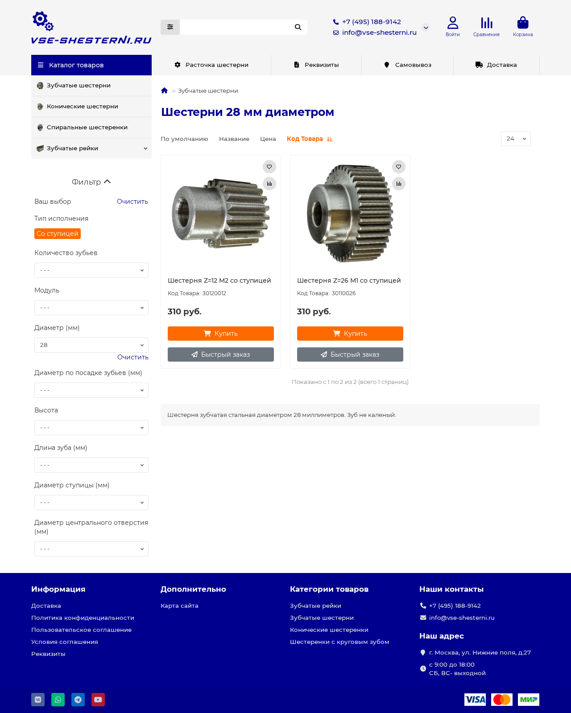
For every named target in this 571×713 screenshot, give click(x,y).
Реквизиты (322, 64)
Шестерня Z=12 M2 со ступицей (219, 280)
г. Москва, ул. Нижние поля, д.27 (480, 652)
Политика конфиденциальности (82, 617)
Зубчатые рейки (72, 148)
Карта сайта (180, 605)
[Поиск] (298, 27)
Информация (58, 589)
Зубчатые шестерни (79, 85)
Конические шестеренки (329, 629)
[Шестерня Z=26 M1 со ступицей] (350, 213)
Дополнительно (193, 589)
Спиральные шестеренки (87, 127)
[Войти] (453, 22)
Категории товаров (329, 589)
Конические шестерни (82, 106)
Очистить (131, 202)
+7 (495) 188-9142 (371, 21)
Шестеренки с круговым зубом (339, 641)
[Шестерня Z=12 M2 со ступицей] (221, 213)
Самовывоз (413, 64)
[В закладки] (269, 166)
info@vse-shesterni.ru (379, 32)
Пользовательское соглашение (81, 629)
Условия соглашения (64, 641)
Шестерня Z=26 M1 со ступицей (349, 280)
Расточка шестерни (217, 64)
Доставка (502, 64)
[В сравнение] (269, 183)
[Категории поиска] (170, 27)
